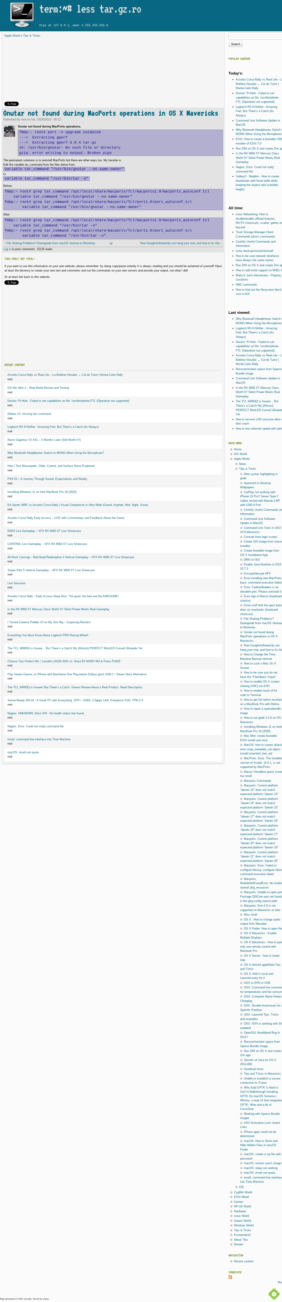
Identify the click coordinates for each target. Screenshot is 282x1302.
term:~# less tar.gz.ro (90, 8)
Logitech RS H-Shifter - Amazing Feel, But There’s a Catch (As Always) (53, 426)
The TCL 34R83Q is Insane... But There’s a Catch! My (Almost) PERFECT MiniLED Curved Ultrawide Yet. (75, 648)
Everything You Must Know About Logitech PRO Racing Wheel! (47, 635)
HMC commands (246, 284)
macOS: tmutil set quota (23, 752)
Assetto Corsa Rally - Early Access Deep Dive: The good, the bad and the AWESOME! (63, 596)
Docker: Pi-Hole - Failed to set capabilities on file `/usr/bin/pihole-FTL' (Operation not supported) (68, 400)
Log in (7, 249)
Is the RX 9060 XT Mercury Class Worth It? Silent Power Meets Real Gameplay (58, 609)
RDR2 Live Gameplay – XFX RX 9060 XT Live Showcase (44, 531)
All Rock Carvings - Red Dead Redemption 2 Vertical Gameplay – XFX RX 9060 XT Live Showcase (70, 557)
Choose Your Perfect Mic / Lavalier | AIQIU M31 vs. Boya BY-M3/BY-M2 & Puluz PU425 (63, 661)
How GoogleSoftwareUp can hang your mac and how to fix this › (180, 243)
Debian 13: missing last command (29, 413)
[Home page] (22, 28)
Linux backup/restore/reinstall (254, 251)
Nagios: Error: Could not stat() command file (35, 726)
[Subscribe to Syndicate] (230, 1278)
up (111, 243)
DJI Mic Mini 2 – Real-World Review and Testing (38, 387)
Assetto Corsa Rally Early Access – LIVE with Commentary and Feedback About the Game (65, 518)
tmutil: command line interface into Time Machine (38, 739)
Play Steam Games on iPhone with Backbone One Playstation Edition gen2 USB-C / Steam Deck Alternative (77, 674)
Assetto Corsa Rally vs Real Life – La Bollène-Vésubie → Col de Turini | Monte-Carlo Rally (65, 374)
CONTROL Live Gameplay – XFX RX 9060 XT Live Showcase (47, 544)
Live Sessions (16, 583)
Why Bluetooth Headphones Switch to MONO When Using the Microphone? (55, 453)
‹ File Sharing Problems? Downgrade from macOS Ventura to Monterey (50, 243)
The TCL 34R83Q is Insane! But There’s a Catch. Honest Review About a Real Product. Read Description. (75, 687)
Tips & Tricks (31, 35)
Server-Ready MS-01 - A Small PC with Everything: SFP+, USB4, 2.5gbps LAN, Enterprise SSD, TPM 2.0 (75, 700)
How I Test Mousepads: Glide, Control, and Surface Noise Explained (51, 466)
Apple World (12, 35)
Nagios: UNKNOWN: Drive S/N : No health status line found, (46, 713)
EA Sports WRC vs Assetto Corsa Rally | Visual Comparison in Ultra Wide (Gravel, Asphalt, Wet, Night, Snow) (77, 505)
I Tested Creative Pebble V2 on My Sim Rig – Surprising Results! (49, 622)
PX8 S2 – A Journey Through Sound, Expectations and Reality (47, 479)
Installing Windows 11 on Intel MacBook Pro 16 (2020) (41, 492)
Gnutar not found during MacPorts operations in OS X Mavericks (110, 113)
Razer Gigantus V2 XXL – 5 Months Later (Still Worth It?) (44, 439)
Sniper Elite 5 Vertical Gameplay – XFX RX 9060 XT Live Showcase (51, 570)
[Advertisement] (113, 71)
